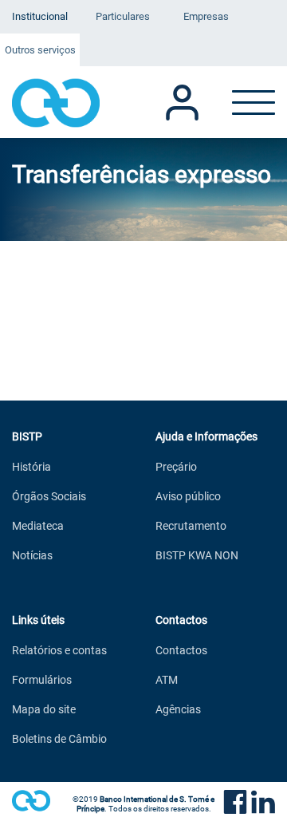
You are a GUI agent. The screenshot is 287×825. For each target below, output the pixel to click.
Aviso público (188, 495)
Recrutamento (190, 525)
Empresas (206, 16)
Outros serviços (40, 49)
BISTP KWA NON (196, 554)
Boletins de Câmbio (59, 738)
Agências (178, 708)
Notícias (32, 554)
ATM (166, 679)
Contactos (181, 649)
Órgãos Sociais (49, 495)
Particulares (123, 16)
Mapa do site (44, 708)
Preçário (176, 466)
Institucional (40, 16)
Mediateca (38, 525)
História (31, 466)
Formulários (42, 679)
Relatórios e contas (59, 649)
